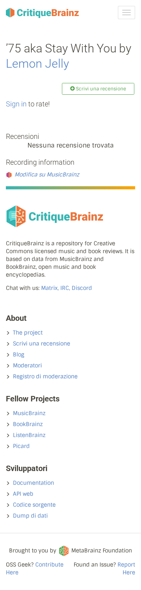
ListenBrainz (29, 435)
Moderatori (27, 365)
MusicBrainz (29, 413)
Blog (18, 354)
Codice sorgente (34, 504)
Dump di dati (30, 515)
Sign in (16, 104)
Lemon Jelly (37, 63)
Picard (21, 446)
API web (23, 493)
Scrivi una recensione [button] (100, 89)
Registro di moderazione (45, 376)
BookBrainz (28, 424)
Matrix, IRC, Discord (66, 287)
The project (28, 332)
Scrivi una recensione (41, 343)
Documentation (33, 482)
